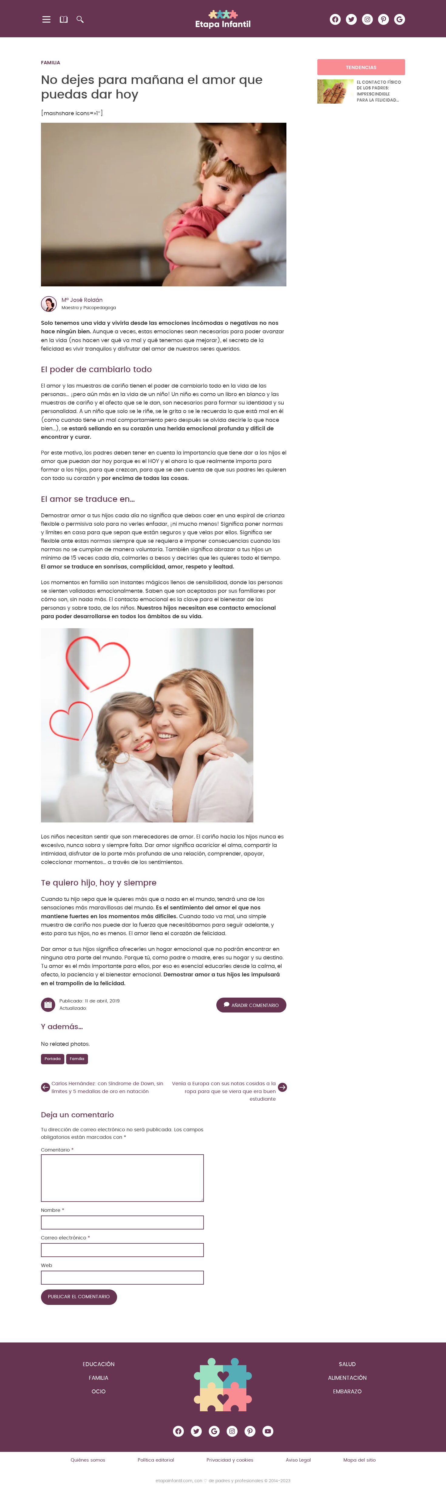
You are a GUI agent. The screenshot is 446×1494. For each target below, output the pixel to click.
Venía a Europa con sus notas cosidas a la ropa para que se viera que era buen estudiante (224, 1091)
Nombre (52, 1210)
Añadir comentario (255, 1005)
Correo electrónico (65, 1238)
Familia (50, 62)
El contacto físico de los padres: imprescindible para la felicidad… (379, 91)
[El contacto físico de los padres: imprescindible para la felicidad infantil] (335, 91)
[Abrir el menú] (47, 19)
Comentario (57, 1150)
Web (46, 1265)
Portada (53, 1059)
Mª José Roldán (82, 300)
